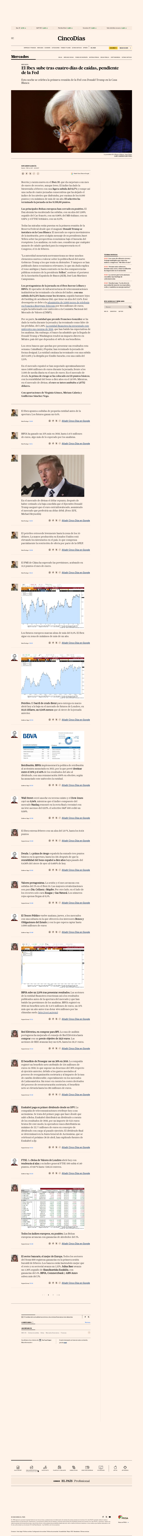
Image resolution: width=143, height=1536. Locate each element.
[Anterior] (44, 1295)
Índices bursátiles (33, 1333)
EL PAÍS (92, 47)
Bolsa (60, 57)
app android (125, 1470)
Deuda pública (104, 57)
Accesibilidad (62, 1531)
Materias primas (94, 57)
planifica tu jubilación (59, 1470)
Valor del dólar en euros (114, 28)
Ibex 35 (18, 28)
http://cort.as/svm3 (48, 1012)
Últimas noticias (77, 47)
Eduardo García (28, 166)
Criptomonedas (115, 57)
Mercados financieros (52, 1333)
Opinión (85, 47)
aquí (65, 1342)
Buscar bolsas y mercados (114, 301)
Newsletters (77, 1531)
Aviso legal (20, 1531)
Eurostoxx (113, 311)
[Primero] (43, 1295)
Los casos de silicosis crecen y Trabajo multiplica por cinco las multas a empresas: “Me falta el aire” (117, 260)
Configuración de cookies (39, 1531)
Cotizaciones (55, 47)
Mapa (68, 1531)
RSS (72, 1531)
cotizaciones (101, 1470)
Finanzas (63, 1333)
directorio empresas (87, 1470)
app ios (115, 1470)
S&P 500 (39, 28)
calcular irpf (18, 1470)
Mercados (40, 47)
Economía (47, 47)
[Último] (59, 1295)
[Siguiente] (57, 1295)
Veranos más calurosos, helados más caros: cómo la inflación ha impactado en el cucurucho (117, 269)
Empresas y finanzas (30, 47)
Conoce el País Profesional (71, 1480)
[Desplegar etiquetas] (89, 1332)
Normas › (88, 1322)
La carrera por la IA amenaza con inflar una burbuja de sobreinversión (117, 277)
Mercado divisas (69, 57)
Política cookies (27, 1531)
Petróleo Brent (62, 28)
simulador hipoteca (31, 1470)
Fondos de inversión (81, 57)
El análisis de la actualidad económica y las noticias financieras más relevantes (48, 1317)
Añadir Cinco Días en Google (81, 173)
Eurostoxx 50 (87, 28)
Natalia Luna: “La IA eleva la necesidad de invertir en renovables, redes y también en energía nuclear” (117, 285)
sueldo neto (45, 1470)
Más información (26, 1342)
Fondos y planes (66, 47)
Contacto (13, 1531)
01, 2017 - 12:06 (32, 168)
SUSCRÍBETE (113, 48)
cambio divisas (74, 1470)
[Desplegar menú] (12, 38)
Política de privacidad (52, 1531)
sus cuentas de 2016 (42, 329)
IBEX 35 (23, 1333)
